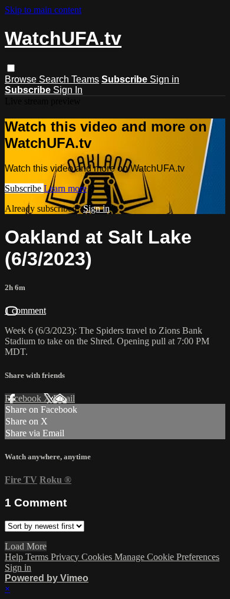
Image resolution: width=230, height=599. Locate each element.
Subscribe (24, 188)
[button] (11, 68)
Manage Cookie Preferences (166, 557)
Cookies (97, 557)
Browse (22, 79)
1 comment (25, 310)
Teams (85, 79)
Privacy (66, 557)
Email (64, 398)
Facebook (24, 398)
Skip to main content (43, 10)
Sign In (68, 90)
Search (55, 79)
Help (15, 557)
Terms (38, 557)
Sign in (164, 79)
